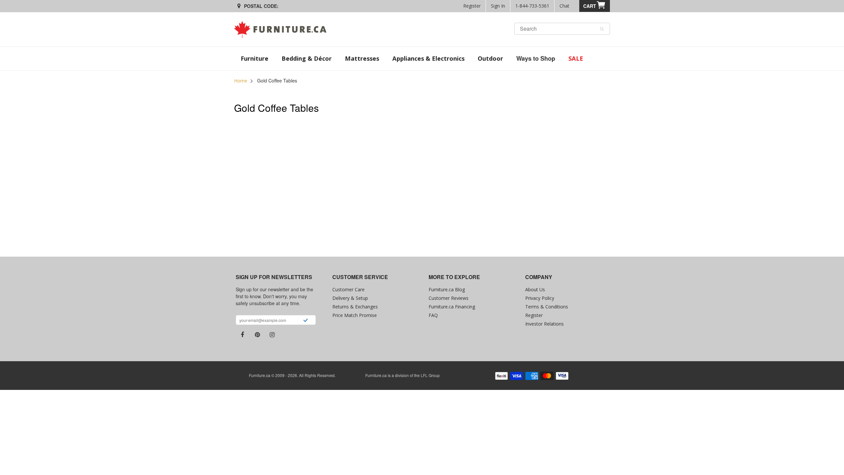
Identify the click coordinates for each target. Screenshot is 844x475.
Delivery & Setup (350, 298)
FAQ (433, 315)
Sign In (498, 6)
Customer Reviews (448, 298)
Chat (564, 6)
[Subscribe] (305, 321)
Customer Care (348, 289)
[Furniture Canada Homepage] (282, 29)
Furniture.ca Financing (452, 306)
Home (240, 81)
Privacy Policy (539, 298)
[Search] (602, 29)
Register (472, 6)
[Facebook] (242, 334)
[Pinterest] (257, 334)
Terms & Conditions (546, 306)
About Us (535, 289)
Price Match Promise (354, 315)
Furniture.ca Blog (447, 289)
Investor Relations (544, 324)
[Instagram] (272, 334)
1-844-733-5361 (532, 6)
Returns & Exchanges (355, 306)
